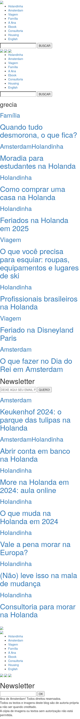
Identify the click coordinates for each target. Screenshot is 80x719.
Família (13, 18)
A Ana (12, 22)
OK (41, 694)
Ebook (12, 27)
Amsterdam (15, 10)
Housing (13, 35)
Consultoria (15, 31)
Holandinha (15, 6)
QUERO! (44, 390)
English (13, 39)
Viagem (13, 14)
